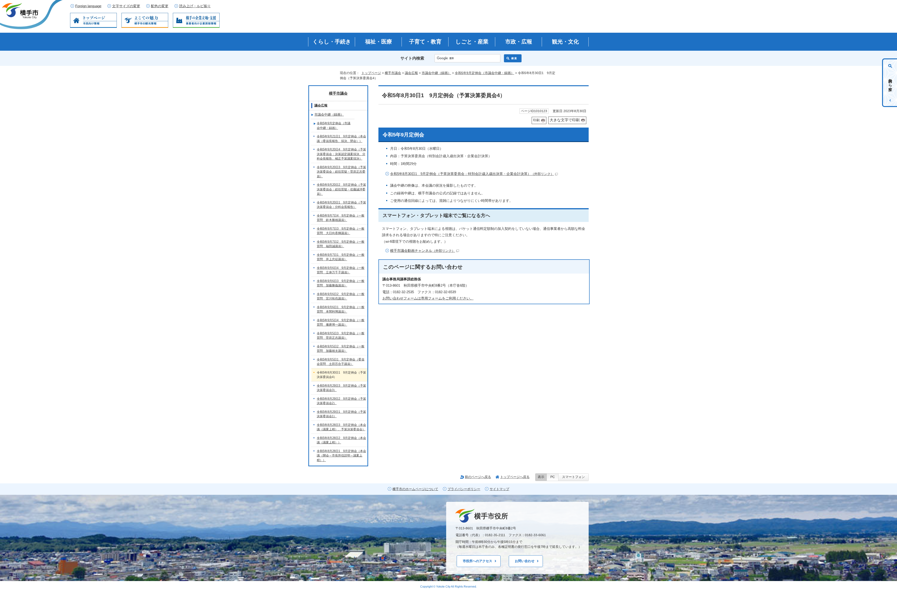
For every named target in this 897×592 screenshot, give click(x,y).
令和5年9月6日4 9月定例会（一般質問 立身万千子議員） (340, 270)
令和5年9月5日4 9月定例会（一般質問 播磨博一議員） (340, 322)
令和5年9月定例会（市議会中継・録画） (484, 73)
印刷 (536, 120)
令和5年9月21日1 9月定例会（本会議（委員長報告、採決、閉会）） (341, 139)
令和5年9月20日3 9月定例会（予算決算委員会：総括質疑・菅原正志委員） (341, 171)
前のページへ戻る (478, 477)
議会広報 (411, 73)
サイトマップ (499, 489)
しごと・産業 (472, 42)
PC (552, 477)
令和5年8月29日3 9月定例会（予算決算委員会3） (341, 388)
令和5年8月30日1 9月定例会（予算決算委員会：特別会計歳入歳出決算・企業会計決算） (472, 174)
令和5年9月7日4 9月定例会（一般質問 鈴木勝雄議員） (340, 218)
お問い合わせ (524, 561)
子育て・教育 (425, 42)
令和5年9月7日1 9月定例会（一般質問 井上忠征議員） (340, 257)
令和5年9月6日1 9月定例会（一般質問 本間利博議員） (340, 309)
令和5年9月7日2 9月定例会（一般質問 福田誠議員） (340, 244)
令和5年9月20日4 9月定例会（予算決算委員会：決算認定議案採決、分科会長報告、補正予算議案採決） (341, 154)
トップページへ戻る (515, 477)
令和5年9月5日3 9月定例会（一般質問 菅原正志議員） (340, 336)
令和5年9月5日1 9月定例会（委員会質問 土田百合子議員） (340, 362)
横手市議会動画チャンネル (422, 251)
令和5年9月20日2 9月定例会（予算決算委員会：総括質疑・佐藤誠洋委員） (341, 189)
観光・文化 (565, 42)
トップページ (371, 73)
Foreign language (88, 6)
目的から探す (890, 82)
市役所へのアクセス (477, 561)
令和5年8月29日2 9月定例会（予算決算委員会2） (341, 401)
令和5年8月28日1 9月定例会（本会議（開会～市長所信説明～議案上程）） (341, 455)
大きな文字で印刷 (565, 120)
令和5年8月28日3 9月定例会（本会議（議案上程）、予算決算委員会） (341, 427)
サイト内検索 (412, 58)
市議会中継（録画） (436, 73)
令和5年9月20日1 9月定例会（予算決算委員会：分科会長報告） (341, 205)
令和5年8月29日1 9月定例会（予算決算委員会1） (341, 414)
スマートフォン (573, 477)
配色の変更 (159, 6)
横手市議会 (393, 73)
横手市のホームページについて (415, 489)
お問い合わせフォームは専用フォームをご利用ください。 (427, 298)
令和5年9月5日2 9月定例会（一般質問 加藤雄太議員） (340, 349)
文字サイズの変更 (126, 6)
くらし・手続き (332, 42)
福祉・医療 (378, 42)
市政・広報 (518, 42)
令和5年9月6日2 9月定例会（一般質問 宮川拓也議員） (340, 296)
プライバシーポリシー (464, 489)
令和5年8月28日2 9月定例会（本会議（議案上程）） (341, 440)
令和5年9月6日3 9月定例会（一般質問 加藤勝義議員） (340, 283)
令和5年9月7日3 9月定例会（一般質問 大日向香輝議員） (340, 231)
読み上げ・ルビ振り (195, 6)
